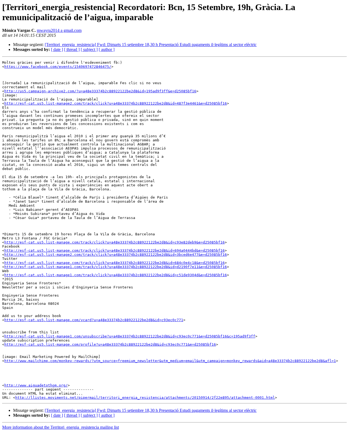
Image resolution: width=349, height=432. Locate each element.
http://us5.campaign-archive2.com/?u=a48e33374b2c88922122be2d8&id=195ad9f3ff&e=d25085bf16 (100, 91)
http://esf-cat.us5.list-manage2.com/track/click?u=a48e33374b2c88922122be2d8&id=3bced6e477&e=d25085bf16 (115, 254)
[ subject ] (89, 49)
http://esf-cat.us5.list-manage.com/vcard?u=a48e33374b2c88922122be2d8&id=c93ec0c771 (93, 320)
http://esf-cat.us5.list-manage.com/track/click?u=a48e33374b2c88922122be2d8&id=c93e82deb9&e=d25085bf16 (114, 242)
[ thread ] (72, 49)
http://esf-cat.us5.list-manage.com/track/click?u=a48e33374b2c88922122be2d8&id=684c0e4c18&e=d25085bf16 (114, 263)
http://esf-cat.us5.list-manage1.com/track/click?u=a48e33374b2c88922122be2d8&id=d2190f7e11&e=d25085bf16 (115, 267)
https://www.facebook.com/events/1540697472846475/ (57, 67)
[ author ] (107, 49)
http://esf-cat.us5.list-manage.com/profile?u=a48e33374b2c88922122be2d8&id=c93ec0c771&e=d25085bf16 (110, 344)
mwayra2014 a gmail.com (59, 30)
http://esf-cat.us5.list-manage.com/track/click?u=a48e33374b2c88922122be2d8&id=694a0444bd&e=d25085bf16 (114, 250)
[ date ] (57, 49)
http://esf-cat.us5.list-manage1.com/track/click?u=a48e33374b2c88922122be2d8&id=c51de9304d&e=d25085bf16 (115, 275)
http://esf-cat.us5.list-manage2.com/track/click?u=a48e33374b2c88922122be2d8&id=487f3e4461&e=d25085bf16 (115, 103)
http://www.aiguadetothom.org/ (36, 385)
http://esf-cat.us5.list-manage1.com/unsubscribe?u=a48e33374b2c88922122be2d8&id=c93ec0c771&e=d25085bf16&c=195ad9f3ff (129, 336)
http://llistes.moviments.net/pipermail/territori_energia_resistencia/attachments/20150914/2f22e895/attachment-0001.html (145, 398)
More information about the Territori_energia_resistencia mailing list (60, 427)
